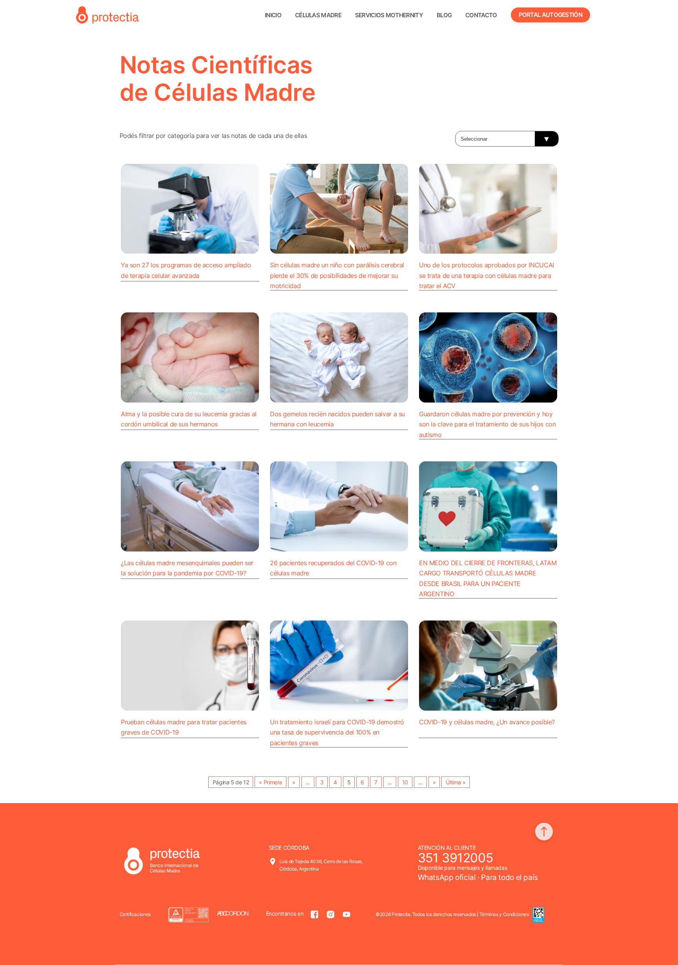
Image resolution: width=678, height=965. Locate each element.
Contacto (481, 15)
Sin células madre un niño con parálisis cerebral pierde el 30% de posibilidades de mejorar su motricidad (337, 275)
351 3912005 (455, 857)
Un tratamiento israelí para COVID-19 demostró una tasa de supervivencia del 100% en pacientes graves (337, 732)
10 (405, 782)
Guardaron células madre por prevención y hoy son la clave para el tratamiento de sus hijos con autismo (487, 424)
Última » (455, 782)
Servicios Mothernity (389, 15)
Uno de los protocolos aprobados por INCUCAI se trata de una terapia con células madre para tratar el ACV (486, 275)
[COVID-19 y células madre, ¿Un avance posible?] (488, 665)
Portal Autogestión (550, 14)
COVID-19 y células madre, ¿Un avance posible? (487, 722)
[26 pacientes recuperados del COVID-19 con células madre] (339, 506)
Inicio (273, 15)
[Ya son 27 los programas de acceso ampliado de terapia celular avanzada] (190, 209)
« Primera (270, 782)
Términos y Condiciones (504, 914)
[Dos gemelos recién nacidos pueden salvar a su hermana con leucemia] (339, 357)
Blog (444, 15)
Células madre (318, 15)
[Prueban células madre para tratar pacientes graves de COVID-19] (190, 665)
